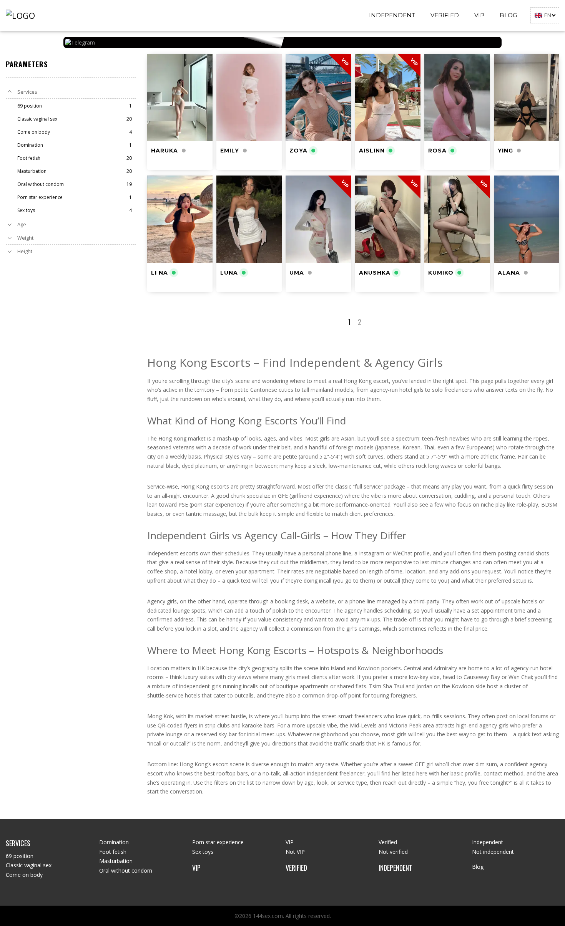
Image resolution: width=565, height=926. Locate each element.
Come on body (24, 874)
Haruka (164, 150)
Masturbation (116, 861)
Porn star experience (218, 842)
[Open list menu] (9, 224)
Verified (444, 15)
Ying (505, 150)
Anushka (375, 272)
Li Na (159, 272)
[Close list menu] (9, 92)
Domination (114, 842)
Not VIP (295, 851)
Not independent (493, 851)
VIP (479, 15)
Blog (508, 15)
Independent (392, 15)
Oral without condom (125, 870)
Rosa (437, 150)
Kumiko (441, 272)
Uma (296, 272)
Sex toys (202, 851)
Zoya (298, 150)
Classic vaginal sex (29, 865)
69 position (19, 856)
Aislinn (372, 150)
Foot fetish (112, 851)
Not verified (393, 851)
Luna (229, 272)
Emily (229, 150)
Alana (509, 272)
